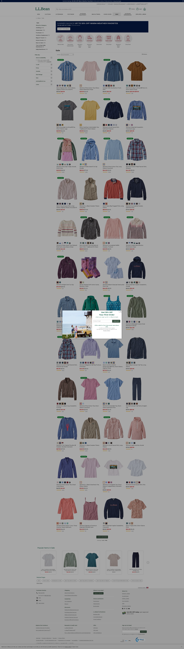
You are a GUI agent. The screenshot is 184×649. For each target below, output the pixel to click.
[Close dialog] (120, 312)
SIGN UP (116, 321)
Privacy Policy (106, 330)
